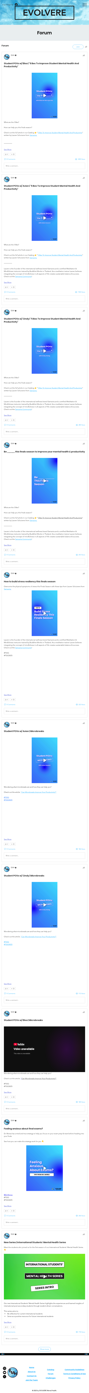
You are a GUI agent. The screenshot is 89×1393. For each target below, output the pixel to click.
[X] (4, 1376)
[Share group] (86, 46)
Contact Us (31, 1376)
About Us (31, 1372)
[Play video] (44, 95)
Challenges (51, 1378)
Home (31, 1367)
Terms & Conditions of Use (74, 1374)
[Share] (83, 55)
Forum (50, 1374)
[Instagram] (4, 1368)
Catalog (50, 1370)
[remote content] (44, 674)
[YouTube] (4, 1372)
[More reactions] (13, 154)
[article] (44, 112)
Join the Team (32, 1380)
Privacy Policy (74, 1378)
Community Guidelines (74, 1370)
